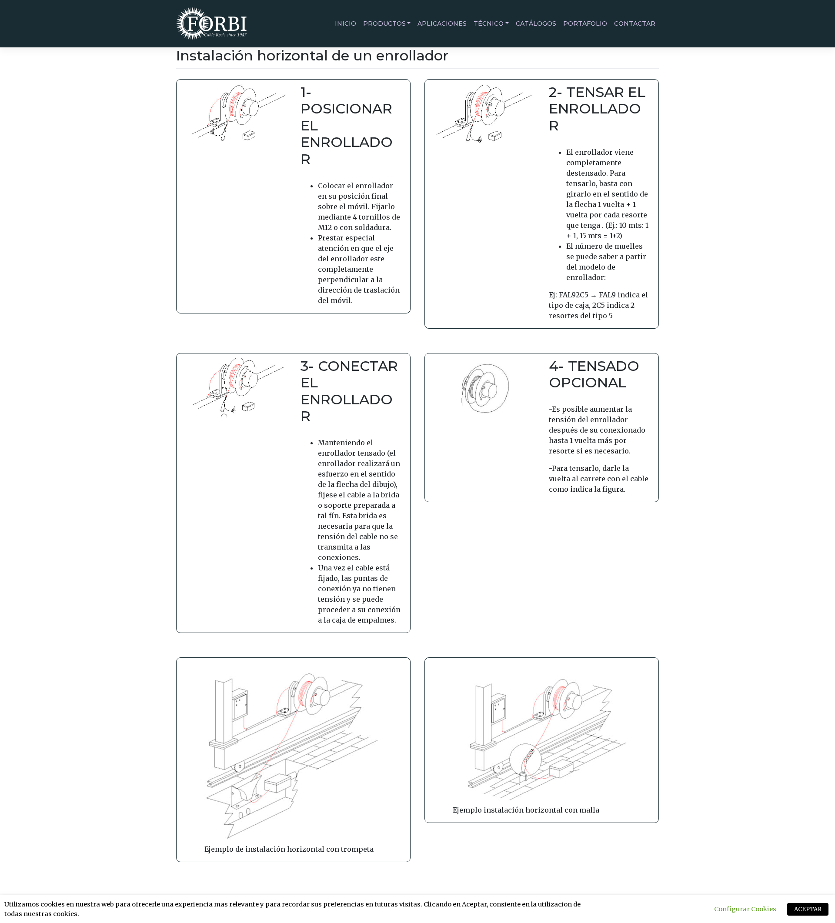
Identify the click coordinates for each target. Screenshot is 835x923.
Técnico (489, 23)
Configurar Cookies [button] (745, 909)
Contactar (634, 23)
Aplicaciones (442, 23)
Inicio (345, 23)
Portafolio (585, 23)
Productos (384, 23)
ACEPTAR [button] (808, 909)
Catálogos (536, 23)
